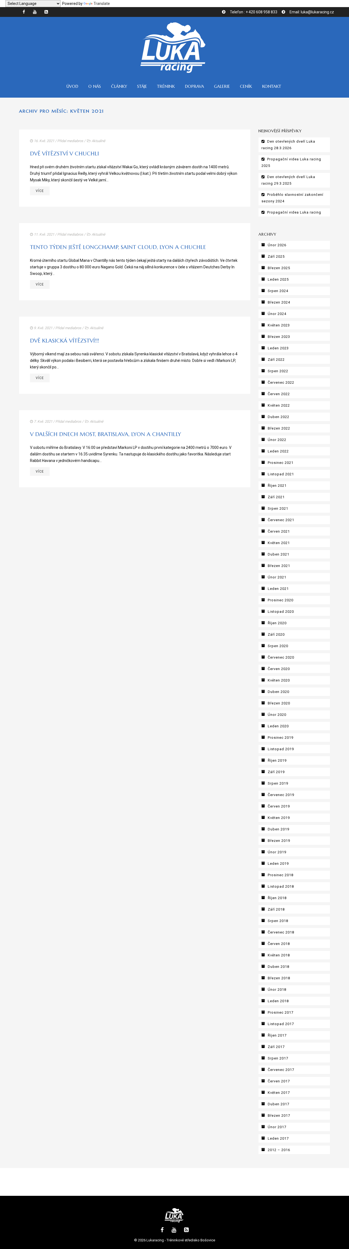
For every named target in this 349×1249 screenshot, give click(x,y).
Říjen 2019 (277, 760)
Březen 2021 (279, 566)
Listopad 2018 (281, 886)
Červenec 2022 (281, 382)
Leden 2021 (278, 589)
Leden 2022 (278, 451)
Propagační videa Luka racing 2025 (291, 162)
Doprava (194, 86)
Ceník (246, 86)
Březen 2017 (279, 1115)
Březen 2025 (279, 268)
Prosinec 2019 (280, 737)
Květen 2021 (279, 543)
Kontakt (271, 86)
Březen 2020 (279, 703)
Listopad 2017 (281, 1024)
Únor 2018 (277, 989)
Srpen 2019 (278, 783)
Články (119, 86)
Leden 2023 (278, 348)
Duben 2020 (278, 692)
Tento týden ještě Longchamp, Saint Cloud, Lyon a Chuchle (118, 247)
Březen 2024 (279, 302)
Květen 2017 (279, 1093)
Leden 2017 (278, 1138)
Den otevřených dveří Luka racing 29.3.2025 (288, 180)
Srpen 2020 (278, 646)
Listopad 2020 (281, 612)
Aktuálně (98, 141)
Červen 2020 (279, 669)
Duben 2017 (278, 1104)
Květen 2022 (279, 405)
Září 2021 (276, 497)
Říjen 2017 (277, 1035)
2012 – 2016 (279, 1150)
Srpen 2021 (278, 508)
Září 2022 (276, 360)
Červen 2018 (279, 944)
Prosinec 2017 (280, 1012)
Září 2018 (276, 909)
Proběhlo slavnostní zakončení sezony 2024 (292, 198)
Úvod (72, 86)
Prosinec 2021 (280, 463)
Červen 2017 (279, 1081)
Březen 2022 (279, 428)
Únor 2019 (277, 852)
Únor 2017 (277, 1127)
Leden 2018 (278, 1001)
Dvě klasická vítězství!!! (64, 340)
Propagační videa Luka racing (294, 212)
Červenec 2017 (281, 1070)
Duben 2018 (278, 967)
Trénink (166, 86)
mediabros (75, 141)
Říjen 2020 (277, 623)
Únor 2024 (277, 314)
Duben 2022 (278, 417)
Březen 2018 (279, 978)
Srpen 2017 (278, 1058)
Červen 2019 (279, 806)
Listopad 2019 (281, 749)
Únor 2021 (277, 577)
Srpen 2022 (278, 371)
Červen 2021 (279, 531)
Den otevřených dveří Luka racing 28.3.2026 (288, 144)
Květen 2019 (279, 818)
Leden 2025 (278, 279)
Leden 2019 (278, 863)
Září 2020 (276, 634)
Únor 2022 (277, 440)
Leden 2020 (278, 726)
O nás (94, 86)
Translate (102, 3)
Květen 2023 (279, 325)
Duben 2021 (278, 554)
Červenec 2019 (281, 795)
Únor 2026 (277, 245)
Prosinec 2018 (280, 875)
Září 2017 (276, 1047)
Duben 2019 (278, 829)
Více (40, 191)
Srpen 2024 (278, 291)
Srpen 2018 (278, 921)
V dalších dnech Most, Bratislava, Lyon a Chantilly (105, 434)
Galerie (222, 86)
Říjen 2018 (277, 898)
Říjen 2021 (277, 486)
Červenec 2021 (281, 520)
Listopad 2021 (281, 474)
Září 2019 (276, 772)
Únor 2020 (277, 715)
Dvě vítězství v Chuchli (64, 153)
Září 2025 (276, 256)
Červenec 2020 (281, 657)
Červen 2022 (279, 394)
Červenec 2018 (281, 932)
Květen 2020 (279, 680)
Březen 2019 (279, 841)
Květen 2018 (279, 955)
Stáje (142, 86)
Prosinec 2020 (280, 600)
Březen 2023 (279, 337)
